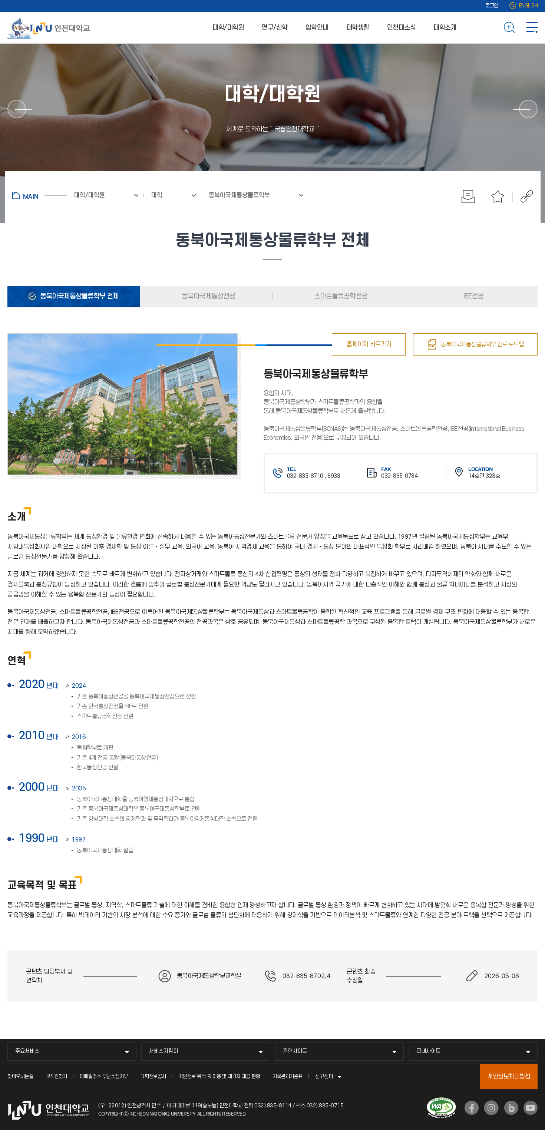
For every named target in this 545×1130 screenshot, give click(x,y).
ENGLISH (528, 6)
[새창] (472, 1108)
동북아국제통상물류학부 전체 (79, 296)
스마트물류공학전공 (340, 296)
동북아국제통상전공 (207, 296)
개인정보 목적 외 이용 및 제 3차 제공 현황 (219, 1076)
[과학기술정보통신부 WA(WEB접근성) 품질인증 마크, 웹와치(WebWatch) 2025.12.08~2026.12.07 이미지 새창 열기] (441, 1101)
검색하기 (509, 27)
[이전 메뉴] (16, 109)
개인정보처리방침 (508, 1076)
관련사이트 (295, 1051)
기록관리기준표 (287, 1076)
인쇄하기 (468, 196)
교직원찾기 (56, 1076)
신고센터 (324, 1076)
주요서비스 (27, 1051)
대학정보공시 (153, 1076)
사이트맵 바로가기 (532, 27)
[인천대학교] (50, 27)
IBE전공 (472, 296)
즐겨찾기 (498, 196)
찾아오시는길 (20, 1076)
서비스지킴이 (163, 1051)
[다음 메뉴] (528, 109)
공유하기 (523, 196)
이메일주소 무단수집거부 (104, 1076)
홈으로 (39, 195)
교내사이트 (428, 1051)
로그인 (491, 6)
